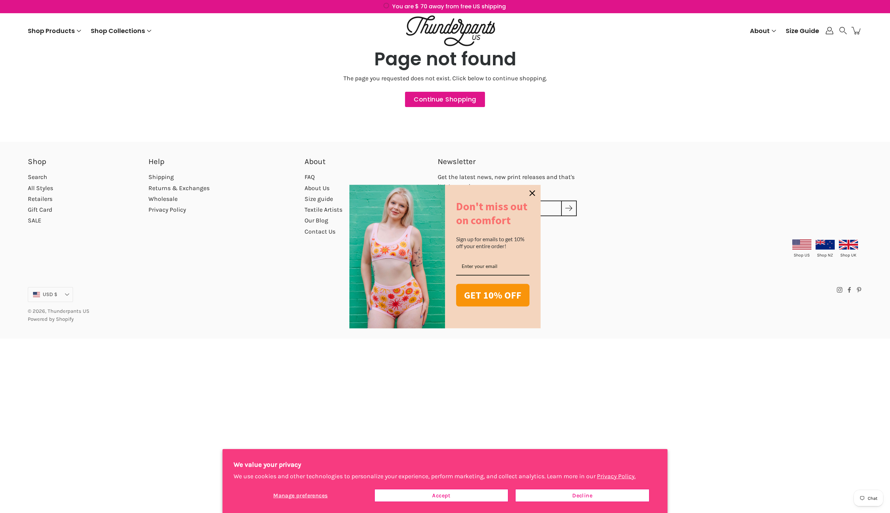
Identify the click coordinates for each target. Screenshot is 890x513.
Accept (441, 495)
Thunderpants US (68, 311)
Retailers (40, 198)
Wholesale (163, 198)
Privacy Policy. (616, 476)
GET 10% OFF (492, 295)
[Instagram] (839, 290)
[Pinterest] (859, 290)
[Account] (829, 30)
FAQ (310, 176)
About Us (317, 188)
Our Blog (316, 220)
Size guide (319, 198)
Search (37, 176)
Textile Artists (323, 209)
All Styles (40, 188)
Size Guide (802, 30)
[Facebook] (849, 290)
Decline (582, 495)
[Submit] (569, 208)
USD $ (50, 294)
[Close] (532, 193)
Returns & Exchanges (179, 188)
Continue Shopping (445, 99)
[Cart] (856, 30)
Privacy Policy (167, 209)
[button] (843, 30)
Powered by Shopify (51, 319)
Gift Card (40, 209)
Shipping (161, 176)
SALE (34, 220)
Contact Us (320, 231)
